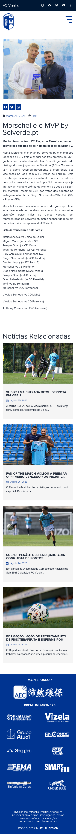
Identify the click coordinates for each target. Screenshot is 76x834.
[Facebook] (49, 5)
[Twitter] (56, 5)
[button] (5, 107)
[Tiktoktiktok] (70, 5)
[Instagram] (42, 5)
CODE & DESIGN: (38, 828)
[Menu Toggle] (68, 19)
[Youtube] (63, 5)
